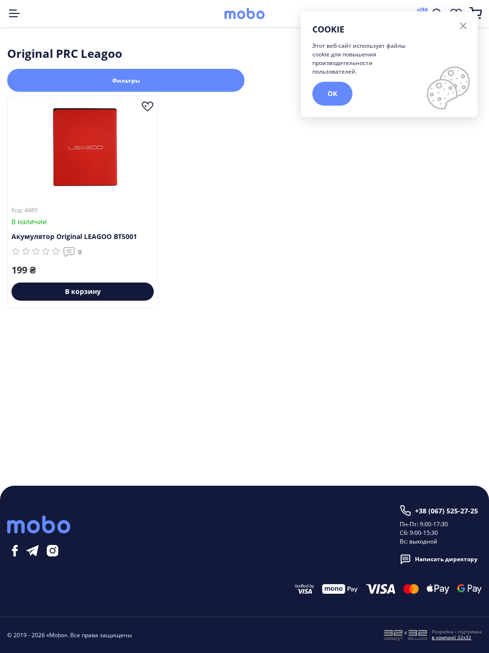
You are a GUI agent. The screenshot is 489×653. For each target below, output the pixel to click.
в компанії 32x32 (451, 637)
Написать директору (446, 559)
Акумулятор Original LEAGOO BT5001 (74, 236)
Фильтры (126, 80)
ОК (332, 93)
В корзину (83, 291)
